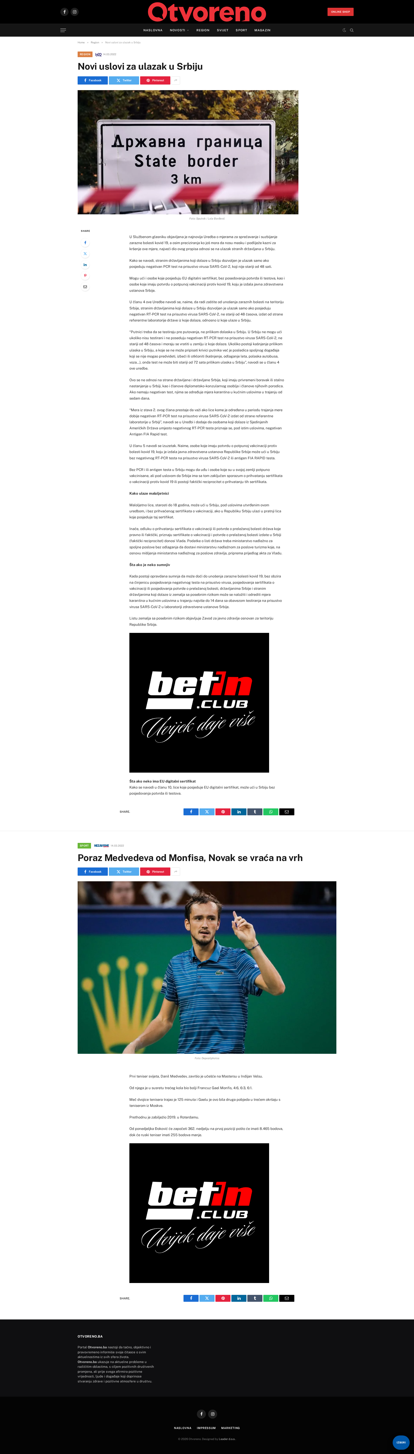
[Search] (351, 30)
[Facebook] (85, 242)
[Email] (85, 286)
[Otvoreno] (207, 12)
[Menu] (63, 30)
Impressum (206, 1428)
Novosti (177, 30)
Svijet (223, 30)
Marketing (230, 1428)
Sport (241, 30)
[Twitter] (85, 253)
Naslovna (153, 30)
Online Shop (340, 11)
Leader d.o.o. (227, 1439)
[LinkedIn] (85, 264)
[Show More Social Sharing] (175, 80)
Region (203, 30)
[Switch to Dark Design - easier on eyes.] (344, 30)
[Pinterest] (85, 275)
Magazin (262, 30)
